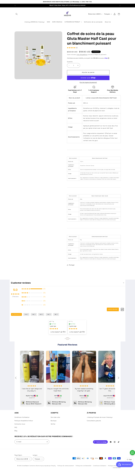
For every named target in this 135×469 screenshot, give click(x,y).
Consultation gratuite (94, 421)
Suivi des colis (55, 417)
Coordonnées (116, 467)
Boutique (53, 421)
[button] (17, 14)
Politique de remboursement (65, 465)
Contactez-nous (20, 424)
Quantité (69, 61)
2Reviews (15, 296)
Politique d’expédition (114, 465)
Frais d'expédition (82, 54)
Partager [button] (72, 265)
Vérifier (53, 424)
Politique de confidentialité (83, 465)
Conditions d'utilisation (22, 417)
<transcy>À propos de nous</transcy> (100, 417)
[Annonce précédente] (15, 5)
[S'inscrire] (47, 441)
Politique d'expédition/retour (24, 421)
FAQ (16, 427)
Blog (16, 431)
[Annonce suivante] (120, 5)
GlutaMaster (25, 465)
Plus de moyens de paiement (88, 82)
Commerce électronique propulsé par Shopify (42, 465)
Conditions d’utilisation (99, 465)
